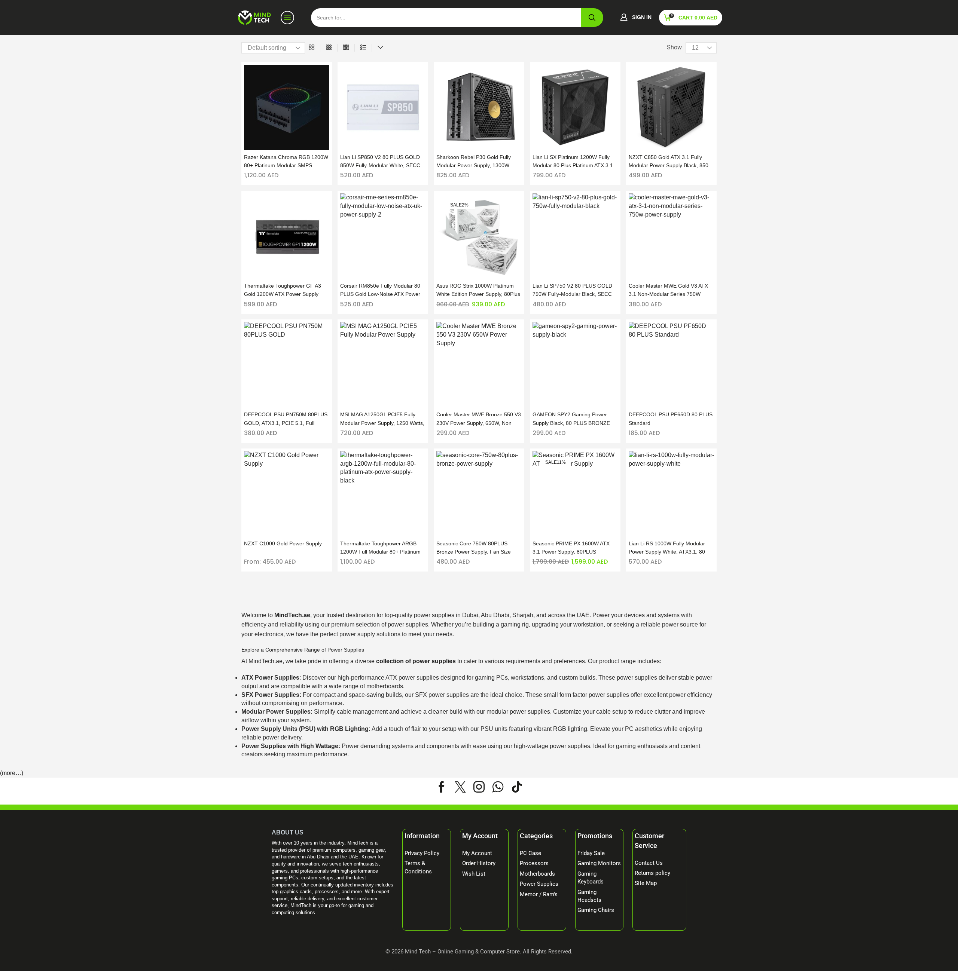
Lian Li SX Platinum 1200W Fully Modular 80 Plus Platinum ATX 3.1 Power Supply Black (573, 161)
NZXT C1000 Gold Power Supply (283, 543)
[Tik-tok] (516, 787)
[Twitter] (460, 787)
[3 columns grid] (328, 48)
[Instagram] (479, 787)
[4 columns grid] (346, 48)
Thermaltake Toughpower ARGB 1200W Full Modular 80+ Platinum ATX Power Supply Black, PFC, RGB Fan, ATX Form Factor (380, 548)
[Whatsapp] (498, 787)
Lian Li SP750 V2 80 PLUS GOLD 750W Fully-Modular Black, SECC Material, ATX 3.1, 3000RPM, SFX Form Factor (573, 290)
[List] (363, 48)
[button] (636, 17)
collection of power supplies (416, 661)
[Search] (592, 17)
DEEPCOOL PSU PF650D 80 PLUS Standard (671, 418)
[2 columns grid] (311, 48)
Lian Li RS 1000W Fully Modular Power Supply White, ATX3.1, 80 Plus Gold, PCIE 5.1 (667, 548)
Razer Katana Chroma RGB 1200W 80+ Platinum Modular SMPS (286, 161)
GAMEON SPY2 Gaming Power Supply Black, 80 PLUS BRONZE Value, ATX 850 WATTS (571, 419)
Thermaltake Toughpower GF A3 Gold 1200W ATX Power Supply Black (282, 290)
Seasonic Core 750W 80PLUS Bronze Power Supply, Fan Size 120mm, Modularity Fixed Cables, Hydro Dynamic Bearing (476, 548)
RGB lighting (570, 729)
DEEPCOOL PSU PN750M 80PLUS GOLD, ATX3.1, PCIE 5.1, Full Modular (285, 419)
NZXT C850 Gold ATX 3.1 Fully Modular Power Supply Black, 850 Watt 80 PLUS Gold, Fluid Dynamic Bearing (670, 161)
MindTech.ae (292, 615)
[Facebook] (441, 787)
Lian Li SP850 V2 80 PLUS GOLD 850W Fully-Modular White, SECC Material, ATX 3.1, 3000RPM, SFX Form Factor (380, 161)
